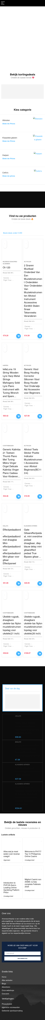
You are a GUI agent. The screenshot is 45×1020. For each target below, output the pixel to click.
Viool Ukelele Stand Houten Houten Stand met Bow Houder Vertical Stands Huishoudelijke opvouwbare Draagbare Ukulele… (27, 726)
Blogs (4, 983)
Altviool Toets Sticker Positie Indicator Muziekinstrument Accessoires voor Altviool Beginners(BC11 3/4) (33, 461)
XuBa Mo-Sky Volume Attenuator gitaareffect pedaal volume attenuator (27, 771)
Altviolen (27, 261)
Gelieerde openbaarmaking (12, 1010)
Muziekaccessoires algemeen (10, 263)
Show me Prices (8, 123)
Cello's (5, 526)
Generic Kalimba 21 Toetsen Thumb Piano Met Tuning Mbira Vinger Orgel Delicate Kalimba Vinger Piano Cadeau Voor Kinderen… (11, 463)
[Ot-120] (12, 251)
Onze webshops (8, 990)
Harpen (5, 365)
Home (4, 977)
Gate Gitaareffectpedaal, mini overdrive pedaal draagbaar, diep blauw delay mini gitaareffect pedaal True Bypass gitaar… (33, 543)
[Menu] (3, 3)
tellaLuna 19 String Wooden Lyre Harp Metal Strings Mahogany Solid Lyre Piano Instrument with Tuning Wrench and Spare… (11, 382)
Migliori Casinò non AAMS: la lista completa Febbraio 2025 (33, 883)
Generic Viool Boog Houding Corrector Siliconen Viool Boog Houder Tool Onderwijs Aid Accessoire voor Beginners (32, 380)
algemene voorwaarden (11, 1007)
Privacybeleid (7, 1004)
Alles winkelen (7, 980)
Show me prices (8, 176)
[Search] (41, 3)
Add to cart (18, 336)
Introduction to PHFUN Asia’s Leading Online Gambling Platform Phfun (11, 887)
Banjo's (18, 742)
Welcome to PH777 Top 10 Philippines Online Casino (33, 854)
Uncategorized (29, 860)
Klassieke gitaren (30, 526)
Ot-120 (6, 267)
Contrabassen (8, 445)
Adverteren (6, 987)
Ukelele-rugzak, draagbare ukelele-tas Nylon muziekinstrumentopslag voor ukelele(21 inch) (12, 625)
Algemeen (6, 860)
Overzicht (5, 993)
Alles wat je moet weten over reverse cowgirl (11, 854)
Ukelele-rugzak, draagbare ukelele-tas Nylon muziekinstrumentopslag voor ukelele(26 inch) (33, 625)
